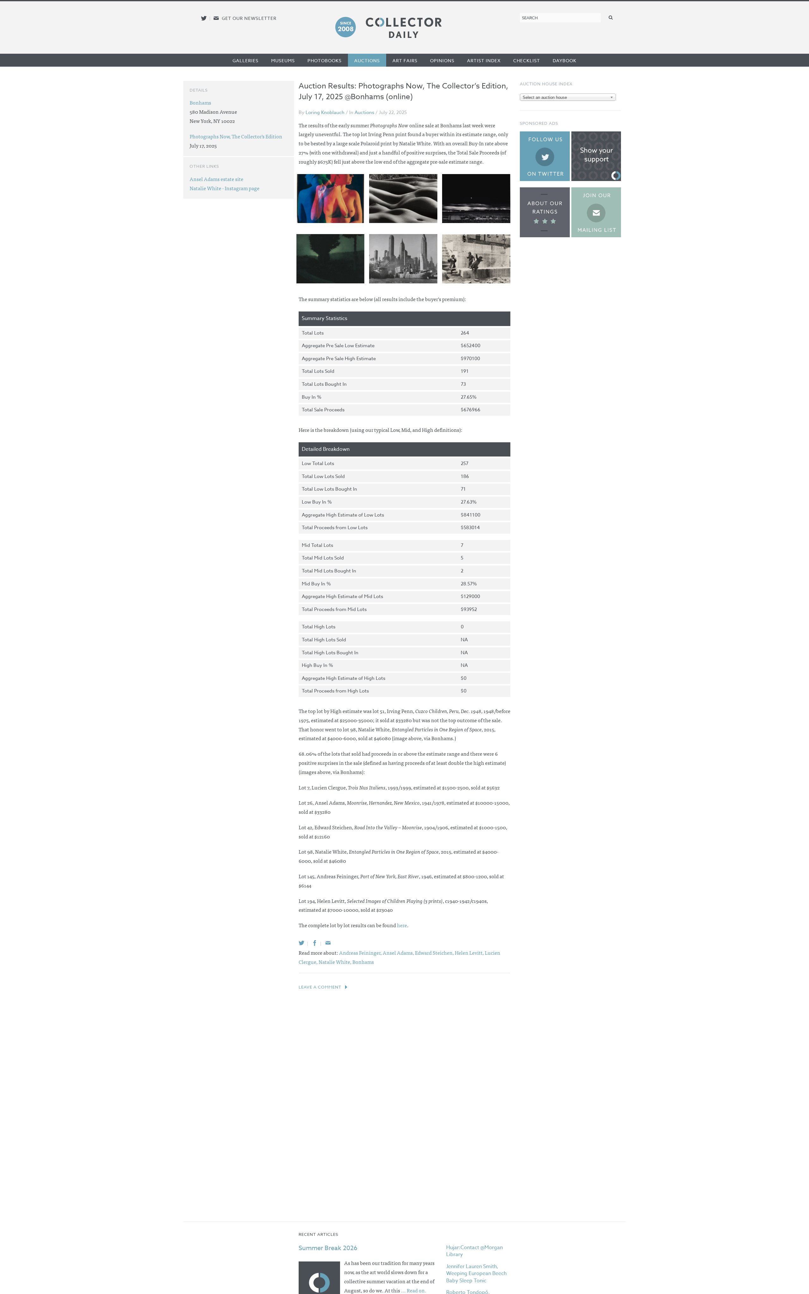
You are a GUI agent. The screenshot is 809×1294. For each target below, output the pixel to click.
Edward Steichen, (435, 952)
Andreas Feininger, (361, 952)
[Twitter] (301, 943)
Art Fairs (404, 60)
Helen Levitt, (470, 952)
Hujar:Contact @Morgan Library (474, 1251)
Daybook (564, 60)
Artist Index (484, 60)
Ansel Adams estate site (216, 179)
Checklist (526, 60)
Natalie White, (335, 962)
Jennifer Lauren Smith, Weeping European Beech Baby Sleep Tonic (476, 1274)
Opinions (442, 60)
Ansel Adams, (399, 952)
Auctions (367, 60)
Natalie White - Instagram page (224, 188)
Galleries (246, 60)
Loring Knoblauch (325, 112)
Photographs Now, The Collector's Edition (236, 136)
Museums (283, 60)
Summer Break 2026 (328, 1248)
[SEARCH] (611, 17)
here (402, 925)
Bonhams (363, 962)
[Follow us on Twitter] (204, 18)
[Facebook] (315, 943)
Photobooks (324, 60)
